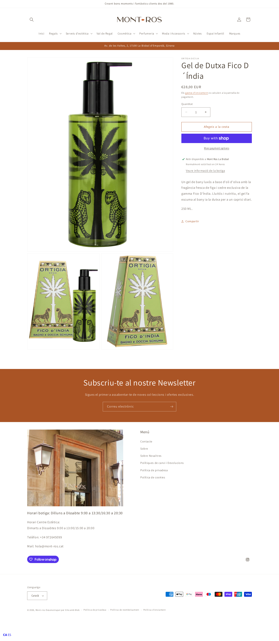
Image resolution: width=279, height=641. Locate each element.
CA (5, 635)
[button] (31, 19)
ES (9, 635)
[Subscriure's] (171, 406)
